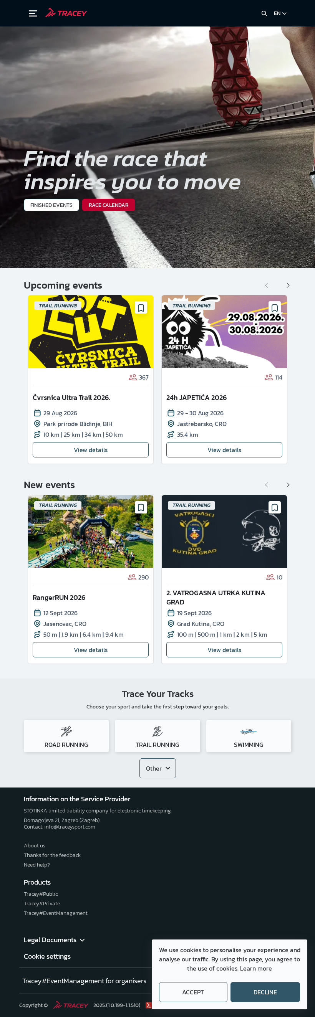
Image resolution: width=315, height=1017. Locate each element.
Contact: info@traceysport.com (59, 827)
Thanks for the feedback (52, 855)
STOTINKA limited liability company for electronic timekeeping (97, 811)
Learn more (256, 968)
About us (34, 846)
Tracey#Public (41, 894)
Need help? (37, 865)
